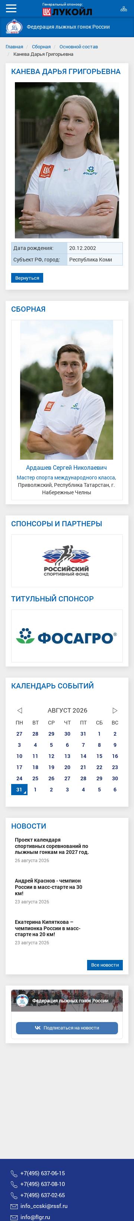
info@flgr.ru (35, 1217)
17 (19, 767)
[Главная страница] (14, 26)
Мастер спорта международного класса (66, 477)
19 (51, 767)
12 (51, 755)
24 (19, 778)
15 (99, 755)
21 (83, 767)
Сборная (41, 46)
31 (83, 733)
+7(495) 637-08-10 (42, 1184)
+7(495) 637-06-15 (42, 1173)
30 (67, 733)
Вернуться (27, 277)
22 (99, 767)
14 (83, 755)
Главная (14, 46)
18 (35, 767)
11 (35, 755)
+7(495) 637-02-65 (42, 1195)
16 (115, 755)
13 (67, 755)
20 (67, 767)
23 (115, 767)
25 (35, 778)
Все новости (105, 964)
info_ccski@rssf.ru (44, 1205)
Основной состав (79, 46)
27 (19, 733)
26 (51, 778)
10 (19, 755)
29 (51, 733)
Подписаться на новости (71, 1028)
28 (35, 733)
